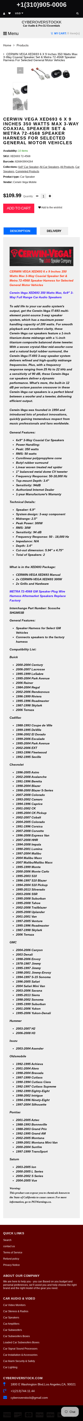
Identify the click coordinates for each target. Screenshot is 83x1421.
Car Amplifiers (11, 1323)
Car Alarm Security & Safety (19, 1361)
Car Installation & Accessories (20, 1354)
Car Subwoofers (12, 1330)
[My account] (4, 13)
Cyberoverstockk (42, 23)
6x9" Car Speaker (28, 166)
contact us (9, 1246)
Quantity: (28, 196)
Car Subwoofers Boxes (16, 1336)
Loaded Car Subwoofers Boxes (21, 1342)
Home (7, 45)
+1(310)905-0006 (42, 4)
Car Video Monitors (14, 1305)
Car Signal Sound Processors (20, 1348)
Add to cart (19, 208)
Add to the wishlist (51, 207)
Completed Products (27, 171)
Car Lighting (10, 1367)
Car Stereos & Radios (15, 1311)
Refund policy (11, 1258)
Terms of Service (12, 1252)
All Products (67, 166)
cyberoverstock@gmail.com (29, 1397)
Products (23, 45)
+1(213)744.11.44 (23, 1391)
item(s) (67, 33)
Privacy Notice (11, 1264)
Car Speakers (11, 1317)
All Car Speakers (49, 166)
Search (7, 1240)
